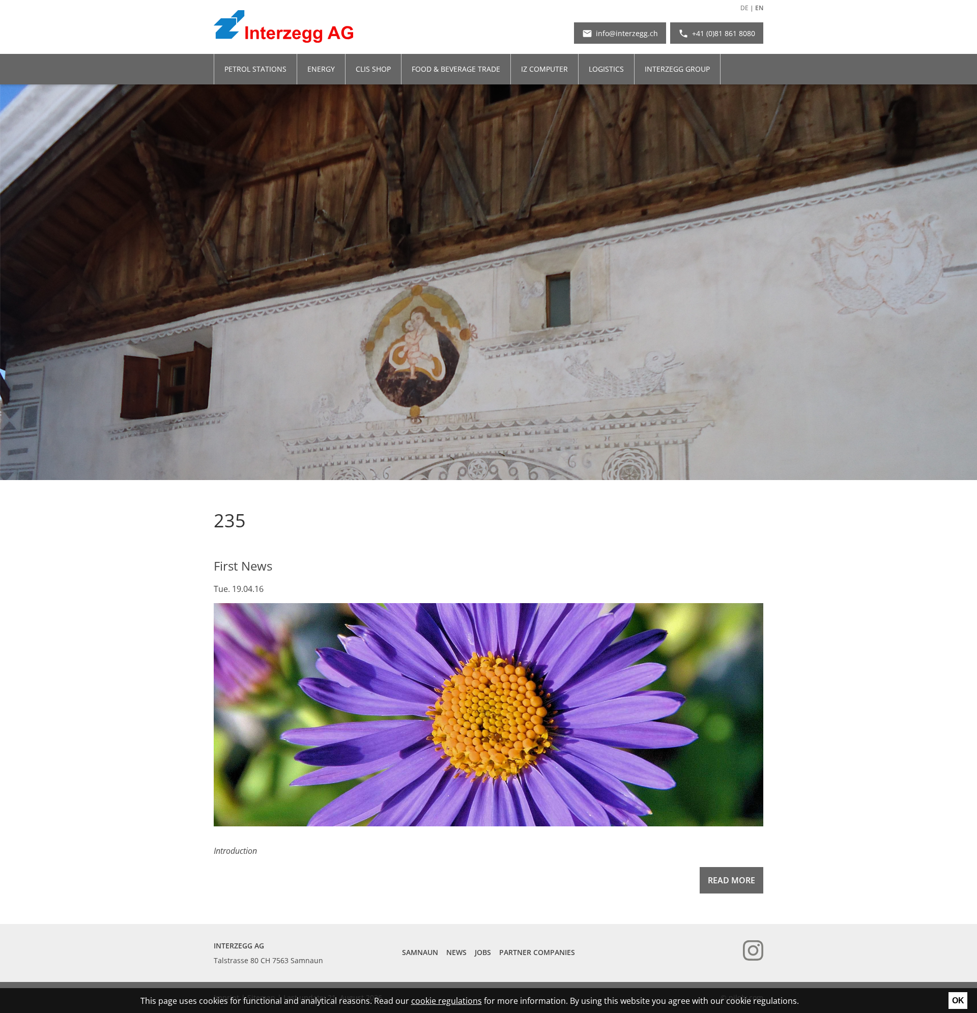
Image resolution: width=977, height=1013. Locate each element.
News (456, 952)
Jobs (483, 952)
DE (744, 8)
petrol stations (255, 69)
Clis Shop (373, 69)
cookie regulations (446, 1000)
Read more (731, 880)
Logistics (606, 69)
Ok (958, 1000)
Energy (321, 69)
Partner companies (537, 952)
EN (759, 8)
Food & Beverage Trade (456, 69)
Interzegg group (677, 69)
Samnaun (420, 952)
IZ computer (544, 69)
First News (243, 565)
